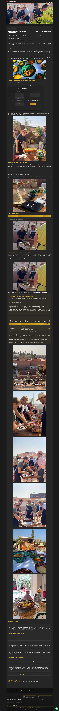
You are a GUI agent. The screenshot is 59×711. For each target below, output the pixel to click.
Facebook (39, 696)
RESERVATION (46, 25)
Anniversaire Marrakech (28, 681)
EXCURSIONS (41, 25)
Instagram (39, 697)
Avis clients (37, 709)
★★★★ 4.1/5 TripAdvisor (17, 699)
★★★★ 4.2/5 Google (10, 699)
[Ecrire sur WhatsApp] (56, 708)
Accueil (9, 28)
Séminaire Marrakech (17, 681)
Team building (23, 681)
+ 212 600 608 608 (22, 88)
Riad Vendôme (11, 685)
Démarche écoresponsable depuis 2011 (39, 707)
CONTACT (50, 25)
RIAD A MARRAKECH (25, 25)
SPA (30, 25)
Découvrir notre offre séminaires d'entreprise (12, 705)
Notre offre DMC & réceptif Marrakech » (29, 707)
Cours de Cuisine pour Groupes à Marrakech (24, 690)
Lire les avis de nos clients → (26, 698)
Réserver (38, 2)
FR (35, 2)
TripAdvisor (39, 698)
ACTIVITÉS (36, 25)
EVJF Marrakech (35, 681)
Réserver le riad (33, 690)
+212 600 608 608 (48, 2)
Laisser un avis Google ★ (41, 699)
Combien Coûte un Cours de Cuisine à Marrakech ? (26, 689)
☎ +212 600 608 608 (25, 696)
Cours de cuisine (13, 28)
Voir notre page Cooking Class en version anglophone (27, 661)
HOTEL (33, 25)
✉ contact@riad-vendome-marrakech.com (28, 697)
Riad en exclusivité (10, 681)
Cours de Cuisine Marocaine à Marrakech (41, 689)
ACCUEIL (20, 25)
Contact (42, 2)
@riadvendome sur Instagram (41, 292)
